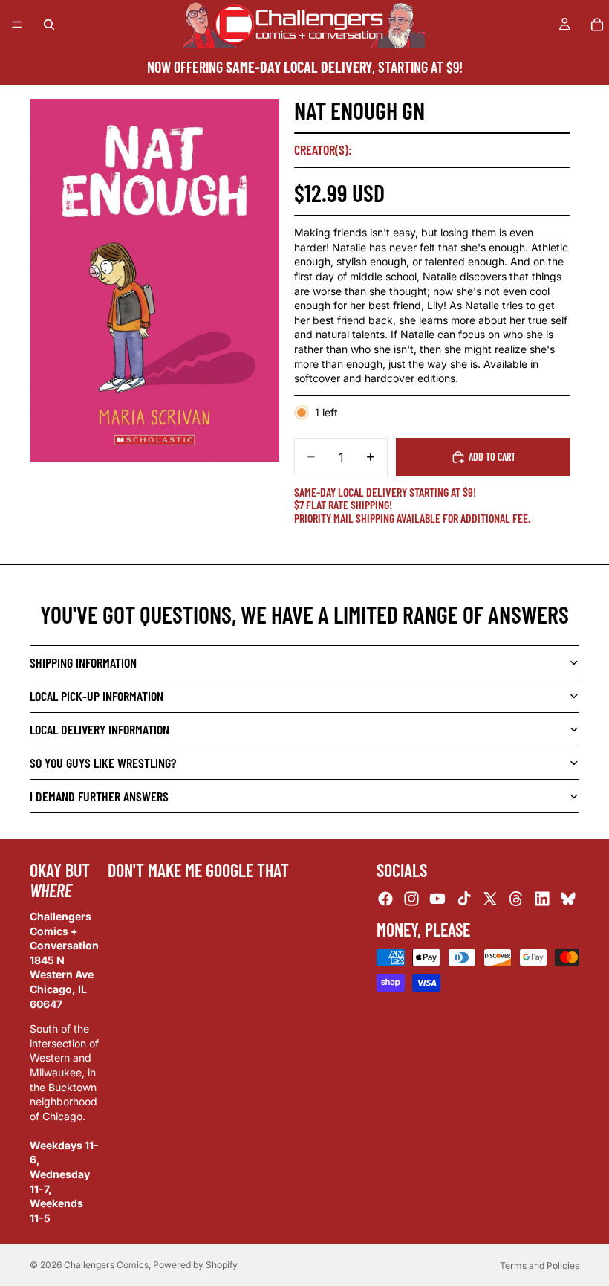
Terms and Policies (539, 1265)
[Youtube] (437, 899)
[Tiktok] (464, 899)
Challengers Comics (106, 1264)
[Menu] (17, 24)
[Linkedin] (542, 899)
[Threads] (516, 899)
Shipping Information (83, 662)
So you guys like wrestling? (103, 763)
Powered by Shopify (195, 1264)
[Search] (49, 24)
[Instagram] (411, 899)
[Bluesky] (568, 899)
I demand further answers (99, 796)
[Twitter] (490, 899)
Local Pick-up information (96, 696)
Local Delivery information (99, 729)
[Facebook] (385, 899)
